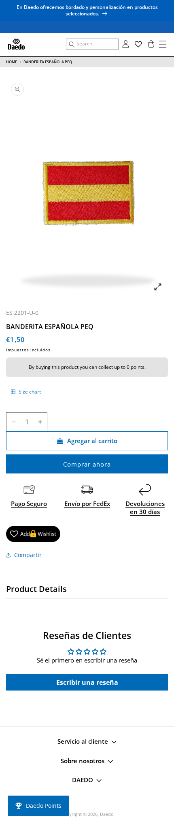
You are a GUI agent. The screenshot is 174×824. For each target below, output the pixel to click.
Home (11, 62)
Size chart (29, 391)
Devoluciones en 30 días (145, 507)
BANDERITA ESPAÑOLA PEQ (47, 62)
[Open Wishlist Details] (138, 44)
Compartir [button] (28, 555)
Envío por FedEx (87, 503)
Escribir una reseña (87, 682)
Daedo (107, 814)
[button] (92, 44)
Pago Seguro (29, 503)
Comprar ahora (87, 464)
